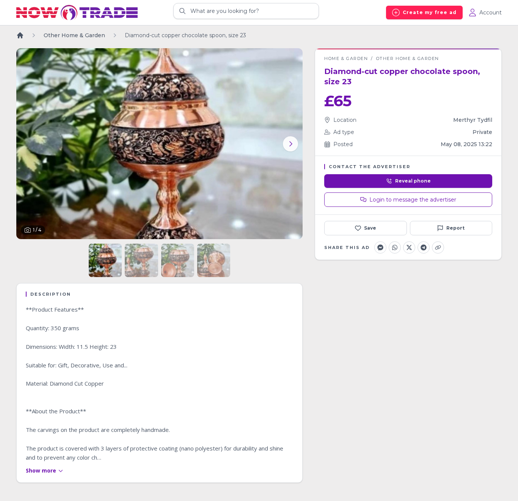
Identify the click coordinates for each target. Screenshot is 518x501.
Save (370, 228)
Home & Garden (346, 58)
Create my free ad (430, 12)
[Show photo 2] (141, 260)
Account (490, 12)
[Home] (20, 35)
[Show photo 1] (105, 260)
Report (455, 228)
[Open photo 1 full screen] (159, 143)
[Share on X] (409, 247)
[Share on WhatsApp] (395, 247)
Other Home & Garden (407, 58)
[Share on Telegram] (424, 247)
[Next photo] (290, 143)
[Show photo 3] (177, 260)
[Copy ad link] (438, 247)
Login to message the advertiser (412, 199)
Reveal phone (413, 181)
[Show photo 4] (213, 260)
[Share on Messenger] (380, 247)
